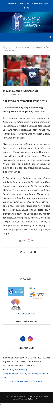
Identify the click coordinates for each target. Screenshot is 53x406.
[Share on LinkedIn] (24, 252)
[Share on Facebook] (18, 252)
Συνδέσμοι (10, 3)
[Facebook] (24, 7)
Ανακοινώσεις (23, 47)
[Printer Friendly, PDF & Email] (26, 240)
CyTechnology (33, 399)
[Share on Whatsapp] (28, 252)
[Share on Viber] (31, 252)
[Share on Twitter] (21, 252)
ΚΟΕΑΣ (30, 396)
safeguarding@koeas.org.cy (16, 373)
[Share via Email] (35, 252)
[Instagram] (28, 7)
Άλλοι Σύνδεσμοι (26, 313)
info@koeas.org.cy (18, 369)
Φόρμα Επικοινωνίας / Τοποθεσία (26, 381)
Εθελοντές (23, 3)
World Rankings (40, 3)
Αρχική (6, 47)
